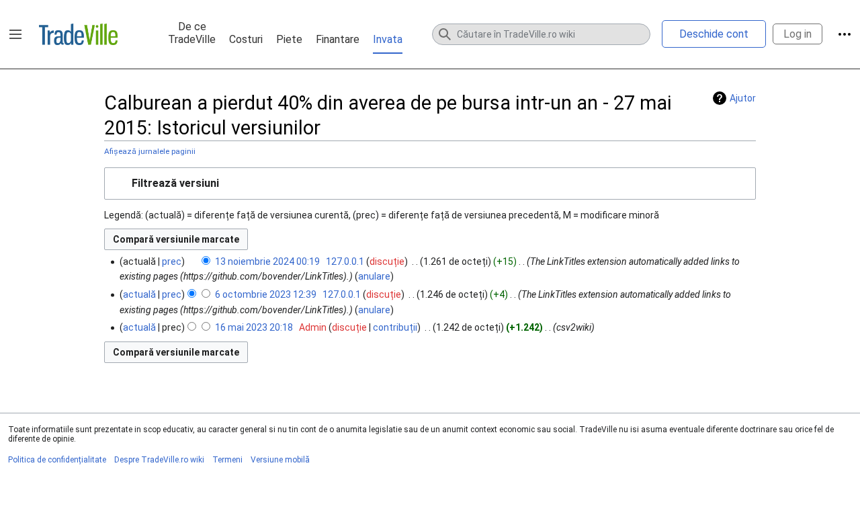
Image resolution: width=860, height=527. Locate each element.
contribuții (395, 327)
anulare (374, 276)
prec (171, 261)
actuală (139, 294)
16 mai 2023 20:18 (254, 327)
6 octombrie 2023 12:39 (265, 294)
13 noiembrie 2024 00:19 (267, 261)
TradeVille (78, 34)
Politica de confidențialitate (57, 459)
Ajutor (743, 98)
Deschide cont (713, 34)
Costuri (246, 39)
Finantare (337, 39)
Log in (797, 34)
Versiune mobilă (280, 459)
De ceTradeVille (192, 33)
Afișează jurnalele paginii (150, 151)
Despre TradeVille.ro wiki (159, 459)
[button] (15, 34)
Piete (289, 39)
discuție (387, 261)
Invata (387, 39)
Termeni (227, 459)
